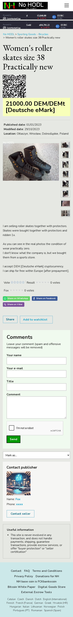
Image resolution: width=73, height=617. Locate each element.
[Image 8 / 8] (65, 218)
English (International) (55, 599)
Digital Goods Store (52, 587)
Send (13, 439)
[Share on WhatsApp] (16, 298)
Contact (16, 571)
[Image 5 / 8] (65, 189)
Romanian (36, 610)
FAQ (27, 571)
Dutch (38, 599)
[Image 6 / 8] (65, 199)
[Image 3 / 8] (65, 169)
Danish (29, 599)
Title (10, 381)
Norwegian (50, 606)
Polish (61, 606)
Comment (13, 394)
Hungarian (15, 606)
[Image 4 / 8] (65, 179)
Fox (18, 499)
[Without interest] (11, 282)
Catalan (11, 599)
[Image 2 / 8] (65, 159)
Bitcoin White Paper (21, 587)
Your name (14, 355)
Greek (48, 603)
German (38, 603)
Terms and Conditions (47, 571)
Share (10, 319)
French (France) (24, 603)
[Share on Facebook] (44, 298)
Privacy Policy (23, 576)
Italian (26, 606)
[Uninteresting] (13, 282)
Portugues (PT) (21, 610)
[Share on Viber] (13, 304)
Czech (20, 599)
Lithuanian (36, 606)
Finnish (10, 603)
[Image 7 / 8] (65, 208)
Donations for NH (47, 576)
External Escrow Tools (36, 592)
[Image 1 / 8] (31, 162)
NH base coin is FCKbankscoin (36, 581)
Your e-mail (15, 368)
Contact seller (20, 514)
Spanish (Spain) (52, 610)
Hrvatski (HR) (60, 603)
